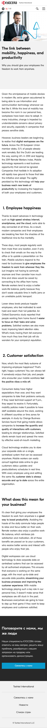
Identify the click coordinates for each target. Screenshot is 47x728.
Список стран (23, 712)
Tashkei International (23, 686)
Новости (23, 705)
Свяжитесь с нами (23, 697)
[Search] (37, 8)
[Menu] (42, 8)
